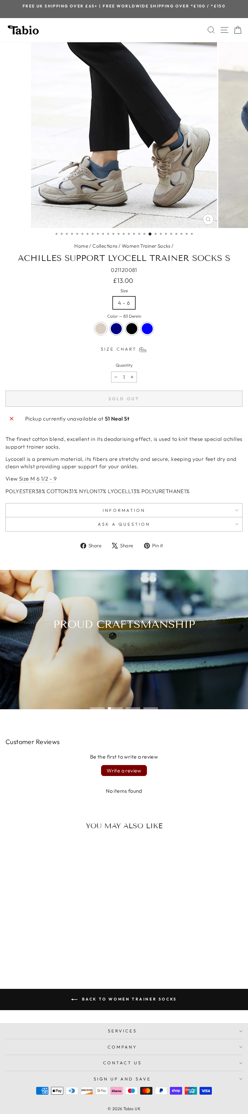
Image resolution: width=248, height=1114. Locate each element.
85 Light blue (147, 328)
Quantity (124, 365)
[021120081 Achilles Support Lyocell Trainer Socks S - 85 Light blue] (62, 950)
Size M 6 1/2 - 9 (38, 478)
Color (124, 316)
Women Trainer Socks (146, 246)
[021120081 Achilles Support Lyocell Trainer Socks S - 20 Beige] (39, 950)
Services (122, 1030)
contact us (122, 1062)
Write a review (124, 770)
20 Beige (100, 328)
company (123, 1046)
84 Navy (116, 328)
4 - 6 (124, 302)
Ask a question (124, 524)
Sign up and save (122, 1078)
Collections (105, 246)
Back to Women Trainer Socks (128, 999)
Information (124, 510)
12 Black (131, 328)
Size (124, 290)
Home (81, 246)
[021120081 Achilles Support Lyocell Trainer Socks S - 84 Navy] (47, 950)
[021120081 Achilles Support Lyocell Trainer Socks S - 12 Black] (54, 950)
